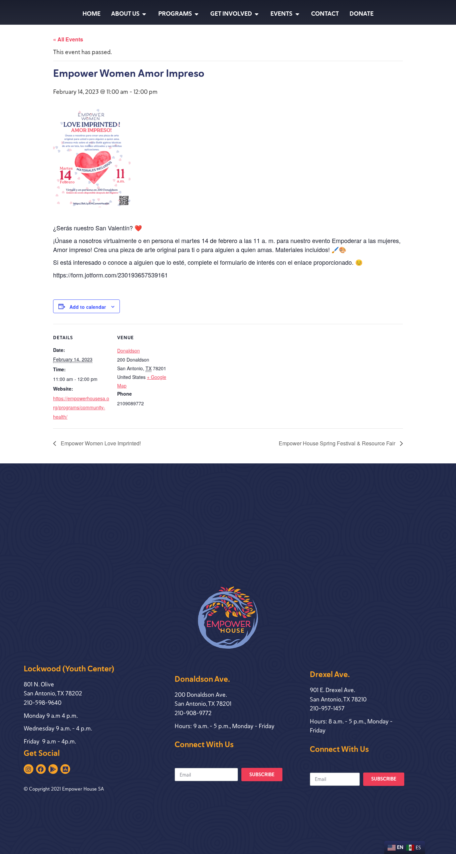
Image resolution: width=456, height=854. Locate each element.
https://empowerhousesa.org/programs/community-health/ (81, 407)
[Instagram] (28, 769)
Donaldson (128, 350)
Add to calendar (87, 306)
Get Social (42, 753)
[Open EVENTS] (297, 14)
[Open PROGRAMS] (197, 14)
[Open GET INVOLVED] (257, 14)
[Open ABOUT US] (144, 14)
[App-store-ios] (65, 769)
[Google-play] (53, 769)
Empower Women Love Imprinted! (100, 443)
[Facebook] (41, 769)
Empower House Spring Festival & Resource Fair (338, 443)
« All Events (68, 39)
